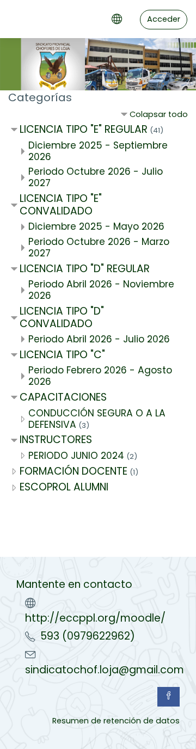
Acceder (163, 19)
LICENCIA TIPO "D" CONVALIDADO (62, 317)
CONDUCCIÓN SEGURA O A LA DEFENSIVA (97, 419)
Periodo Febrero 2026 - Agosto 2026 (100, 376)
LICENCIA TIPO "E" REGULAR (84, 129)
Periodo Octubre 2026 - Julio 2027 (95, 177)
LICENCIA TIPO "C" (62, 354)
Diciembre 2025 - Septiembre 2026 (98, 151)
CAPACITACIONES (63, 397)
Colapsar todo (159, 114)
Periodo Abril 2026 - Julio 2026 (99, 339)
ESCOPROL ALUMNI (64, 487)
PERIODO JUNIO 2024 (76, 455)
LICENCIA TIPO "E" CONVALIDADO (61, 204)
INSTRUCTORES (56, 439)
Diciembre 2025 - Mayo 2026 (96, 226)
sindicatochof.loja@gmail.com (104, 669)
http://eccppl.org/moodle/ (95, 618)
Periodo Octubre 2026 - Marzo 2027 (98, 247)
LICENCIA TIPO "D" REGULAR (85, 268)
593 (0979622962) (87, 636)
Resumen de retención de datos (116, 720)
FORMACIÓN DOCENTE (73, 471)
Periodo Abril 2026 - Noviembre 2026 (101, 290)
